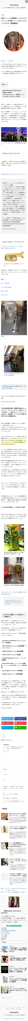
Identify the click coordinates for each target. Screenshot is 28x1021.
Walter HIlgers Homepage (9, 228)
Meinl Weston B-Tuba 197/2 (8, 248)
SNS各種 (12, 1008)
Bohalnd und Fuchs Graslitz (8, 401)
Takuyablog (14, 5)
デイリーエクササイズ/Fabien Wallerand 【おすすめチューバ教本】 (17, 990)
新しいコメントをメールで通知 (10, 794)
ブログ (3, 936)
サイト (4, 779)
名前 (5, 769)
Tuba (3, 734)
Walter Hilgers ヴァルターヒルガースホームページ (14, 174)
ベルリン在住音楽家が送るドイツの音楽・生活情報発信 (14, 1015)
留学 (2, 939)
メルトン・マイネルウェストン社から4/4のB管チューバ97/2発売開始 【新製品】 (18, 980)
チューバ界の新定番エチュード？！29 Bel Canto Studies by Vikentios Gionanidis (17, 844)
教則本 (3, 938)
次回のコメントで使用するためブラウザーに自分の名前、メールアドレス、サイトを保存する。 (13, 788)
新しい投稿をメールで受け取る (10, 798)
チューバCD (4, 933)
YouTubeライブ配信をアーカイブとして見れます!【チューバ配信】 (18, 874)
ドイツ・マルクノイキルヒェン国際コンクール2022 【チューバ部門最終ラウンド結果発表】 (18, 970)
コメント (6, 750)
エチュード (4, 932)
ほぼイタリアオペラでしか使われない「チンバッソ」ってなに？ (18, 814)
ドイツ (3, 935)
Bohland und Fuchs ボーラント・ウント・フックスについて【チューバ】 (14, 602)
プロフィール (10, 1007)
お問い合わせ (18, 1008)
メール (5, 774)
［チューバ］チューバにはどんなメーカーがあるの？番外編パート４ (18, 828)
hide (6, 84)
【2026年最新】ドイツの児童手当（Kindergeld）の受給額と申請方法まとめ (18, 949)
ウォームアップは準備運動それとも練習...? (15, 892)
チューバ (4, 736)
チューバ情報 (17, 1007)
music (2, 928)
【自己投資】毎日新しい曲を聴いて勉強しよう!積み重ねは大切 (18, 959)
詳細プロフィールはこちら (14, 925)
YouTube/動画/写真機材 (7, 930)
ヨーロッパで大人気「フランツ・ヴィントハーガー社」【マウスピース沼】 (18, 861)
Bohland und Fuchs (9, 386)
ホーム (5, 1007)
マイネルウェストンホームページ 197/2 (11, 246)
